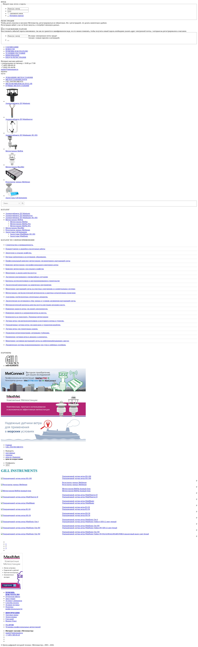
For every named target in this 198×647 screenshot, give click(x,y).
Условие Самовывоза (14, 601)
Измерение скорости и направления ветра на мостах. (26, 313)
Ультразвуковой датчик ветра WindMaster (78, 501)
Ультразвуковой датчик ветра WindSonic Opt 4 (80, 520)
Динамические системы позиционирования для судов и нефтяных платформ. (36, 345)
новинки (9, 455)
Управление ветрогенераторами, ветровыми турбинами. (28, 333)
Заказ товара (10, 599)
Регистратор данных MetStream (18, 230)
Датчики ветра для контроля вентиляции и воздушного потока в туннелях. (35, 321)
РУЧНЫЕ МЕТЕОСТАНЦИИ (17, 86)
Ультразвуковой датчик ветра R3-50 (76, 507)
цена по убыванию (13, 457)
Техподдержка (11, 617)
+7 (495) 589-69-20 (13, 635)
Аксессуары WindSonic (19, 236)
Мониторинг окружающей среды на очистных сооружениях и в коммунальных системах (40, 289)
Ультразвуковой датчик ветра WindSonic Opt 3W (81, 532)
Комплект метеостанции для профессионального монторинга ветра (32, 265)
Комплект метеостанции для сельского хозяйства (25, 269)
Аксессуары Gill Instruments (16, 232)
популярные (10, 453)
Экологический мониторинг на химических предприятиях (28, 285)
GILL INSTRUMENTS (14, 447)
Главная (9, 445)
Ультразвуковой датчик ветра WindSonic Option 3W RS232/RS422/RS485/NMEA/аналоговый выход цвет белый (105, 534)
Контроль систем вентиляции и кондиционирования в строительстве (33, 281)
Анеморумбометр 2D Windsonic (18, 213)
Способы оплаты (12, 603)
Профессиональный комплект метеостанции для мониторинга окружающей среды (38, 261)
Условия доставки (12, 605)
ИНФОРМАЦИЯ (12, 55)
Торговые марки (12, 615)
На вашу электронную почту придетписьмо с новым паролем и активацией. (44, 37)
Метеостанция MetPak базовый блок (76, 489)
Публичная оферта (13, 597)
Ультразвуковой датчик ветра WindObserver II (79, 495)
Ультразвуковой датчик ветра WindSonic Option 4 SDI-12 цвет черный (89, 522)
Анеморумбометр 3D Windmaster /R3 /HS (21, 218)
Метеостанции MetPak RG (20, 226)
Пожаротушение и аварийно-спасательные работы (25, 249)
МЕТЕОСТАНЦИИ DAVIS (16, 79)
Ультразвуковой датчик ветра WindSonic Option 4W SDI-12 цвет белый (89, 528)
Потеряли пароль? (17, 16)
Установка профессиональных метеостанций (23, 627)
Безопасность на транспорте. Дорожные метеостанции (27, 317)
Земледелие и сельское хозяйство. (19, 253)
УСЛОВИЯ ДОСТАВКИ (15, 53)
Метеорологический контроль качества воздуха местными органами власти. (35, 305)
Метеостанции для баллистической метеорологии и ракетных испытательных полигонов (41, 293)
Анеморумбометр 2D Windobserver (19, 216)
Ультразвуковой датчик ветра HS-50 (76, 513)
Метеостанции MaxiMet (15, 228)
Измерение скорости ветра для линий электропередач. (27, 309)
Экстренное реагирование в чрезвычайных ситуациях (27, 277)
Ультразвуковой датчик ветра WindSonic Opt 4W (81, 526)
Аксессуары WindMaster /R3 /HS (22, 234)
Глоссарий (10, 619)
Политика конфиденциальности (14, 608)
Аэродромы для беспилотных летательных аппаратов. (27, 297)
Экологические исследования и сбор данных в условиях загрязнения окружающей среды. (41, 301)
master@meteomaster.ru (9, 69)
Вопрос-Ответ (11, 621)
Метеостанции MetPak (14, 220)
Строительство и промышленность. (19, 245)
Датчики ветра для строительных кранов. (22, 329)
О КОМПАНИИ (12, 47)
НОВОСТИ (10, 49)
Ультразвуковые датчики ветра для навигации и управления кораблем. (33, 325)
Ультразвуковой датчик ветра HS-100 (76, 476)
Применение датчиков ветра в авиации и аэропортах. (26, 337)
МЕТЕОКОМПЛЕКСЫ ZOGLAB (19, 84)
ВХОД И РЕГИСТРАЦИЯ (16, 57)
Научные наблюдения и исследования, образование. (26, 257)
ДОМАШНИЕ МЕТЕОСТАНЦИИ (19, 77)
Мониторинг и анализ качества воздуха (21, 273)
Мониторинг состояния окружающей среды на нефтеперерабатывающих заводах (37, 341)
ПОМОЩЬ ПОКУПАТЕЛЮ (17, 51)
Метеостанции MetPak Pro (20, 224)
